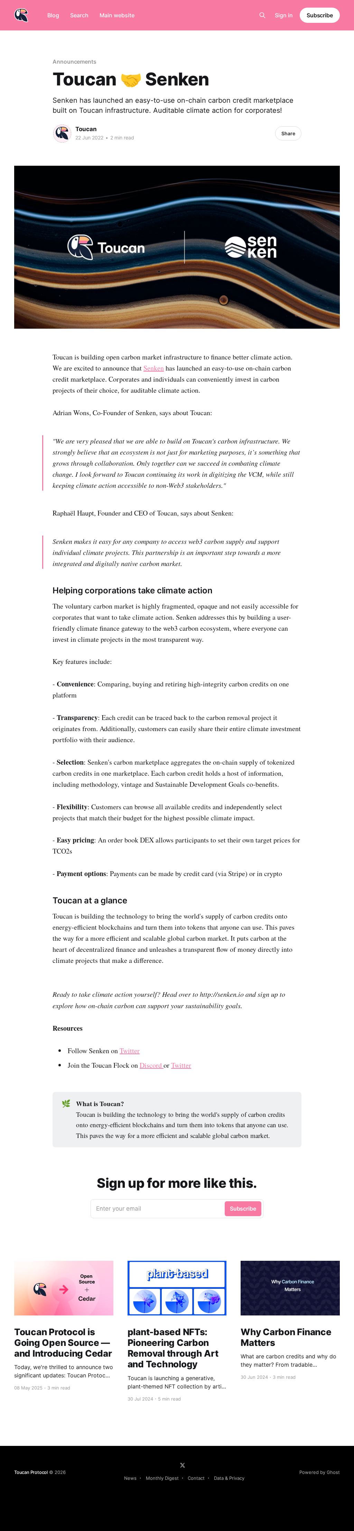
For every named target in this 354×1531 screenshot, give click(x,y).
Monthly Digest (162, 1478)
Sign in (284, 15)
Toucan (86, 129)
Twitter (130, 1050)
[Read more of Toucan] (62, 133)
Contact (196, 1478)
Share (288, 133)
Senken (153, 368)
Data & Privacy (229, 1478)
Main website (117, 15)
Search (79, 15)
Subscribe (320, 15)
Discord (152, 1065)
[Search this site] (262, 15)
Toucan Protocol (31, 1472)
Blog (53, 15)
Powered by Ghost (319, 1472)
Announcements (74, 61)
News (130, 1478)
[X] (182, 1465)
